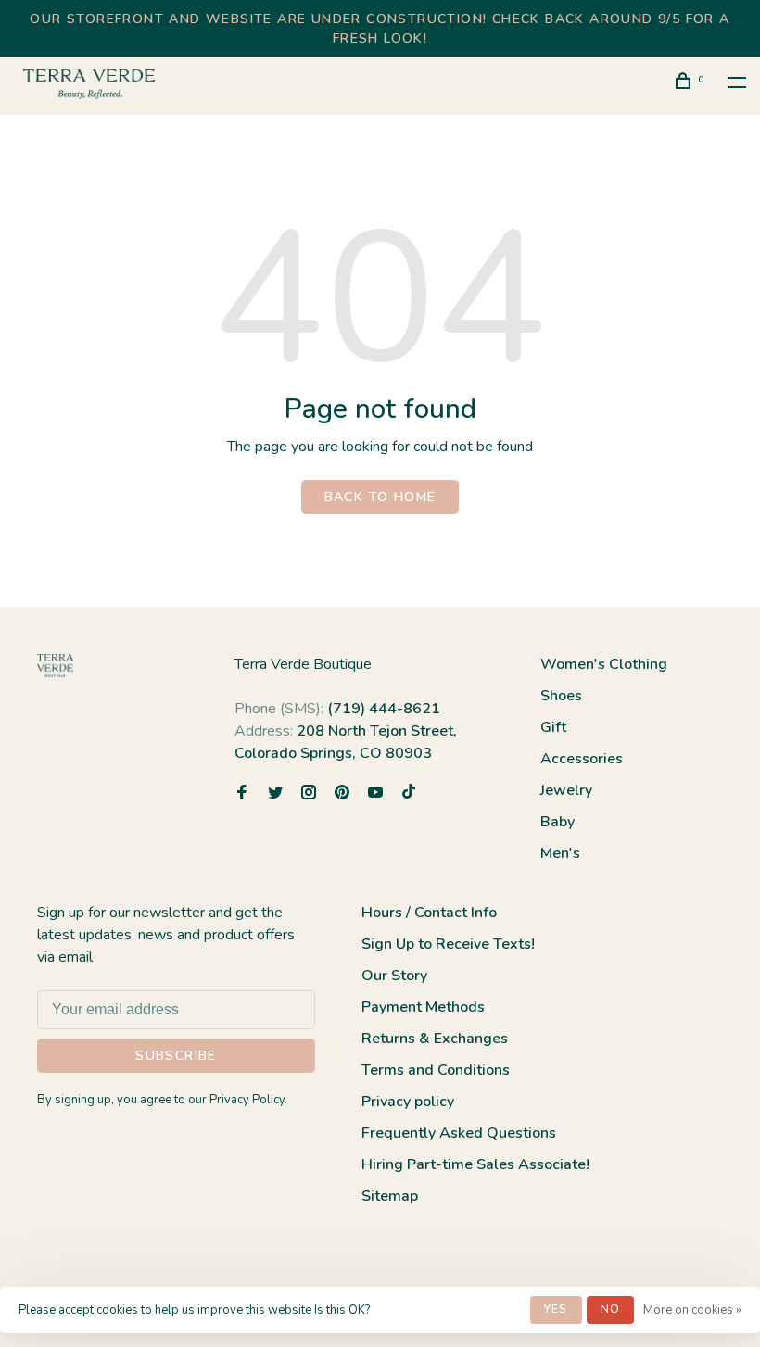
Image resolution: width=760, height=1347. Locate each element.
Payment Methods (423, 1007)
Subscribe (176, 1055)
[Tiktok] (408, 794)
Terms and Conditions (435, 1070)
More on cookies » (692, 1310)
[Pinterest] (342, 794)
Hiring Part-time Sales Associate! (475, 1164)
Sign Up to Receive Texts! (448, 944)
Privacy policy (407, 1101)
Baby (557, 822)
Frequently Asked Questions (458, 1133)
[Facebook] (241, 794)
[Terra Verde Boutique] (55, 665)
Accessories (581, 759)
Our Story (394, 975)
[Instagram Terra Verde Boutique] (308, 794)
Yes (556, 1309)
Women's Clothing (603, 664)
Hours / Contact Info (429, 912)
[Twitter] (275, 794)
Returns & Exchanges (434, 1038)
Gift (553, 727)
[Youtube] (375, 794)
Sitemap (389, 1196)
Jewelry (566, 790)
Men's (560, 853)
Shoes (561, 696)
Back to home (380, 497)
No (610, 1309)
